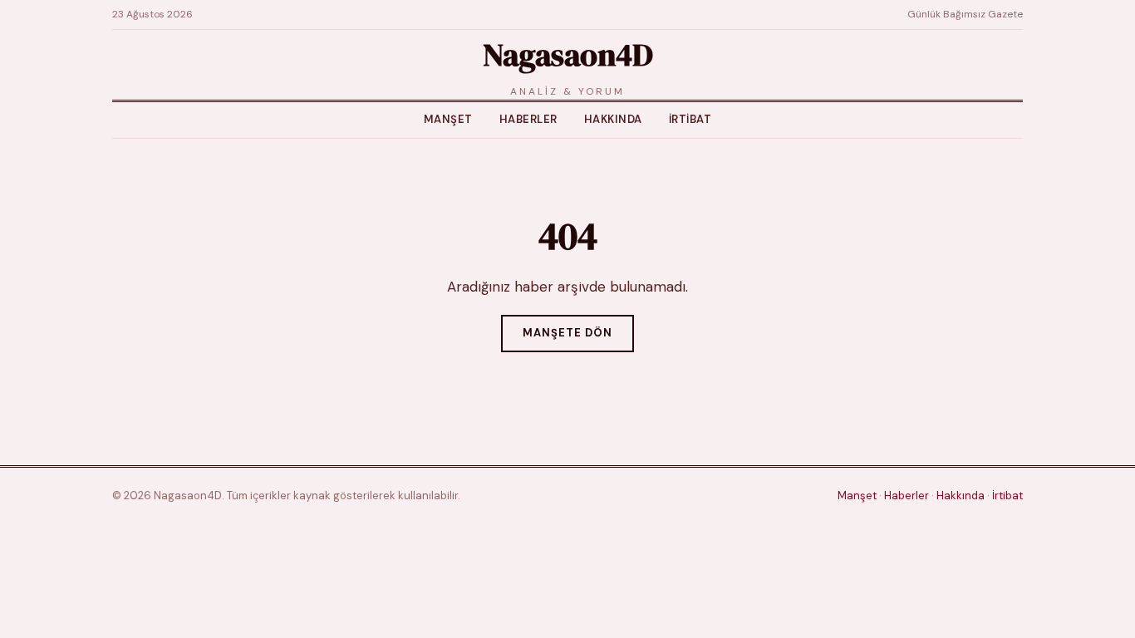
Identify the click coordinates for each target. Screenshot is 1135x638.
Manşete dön (567, 333)
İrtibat (690, 119)
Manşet (448, 119)
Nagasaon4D (567, 54)
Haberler (528, 119)
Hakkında (613, 119)
